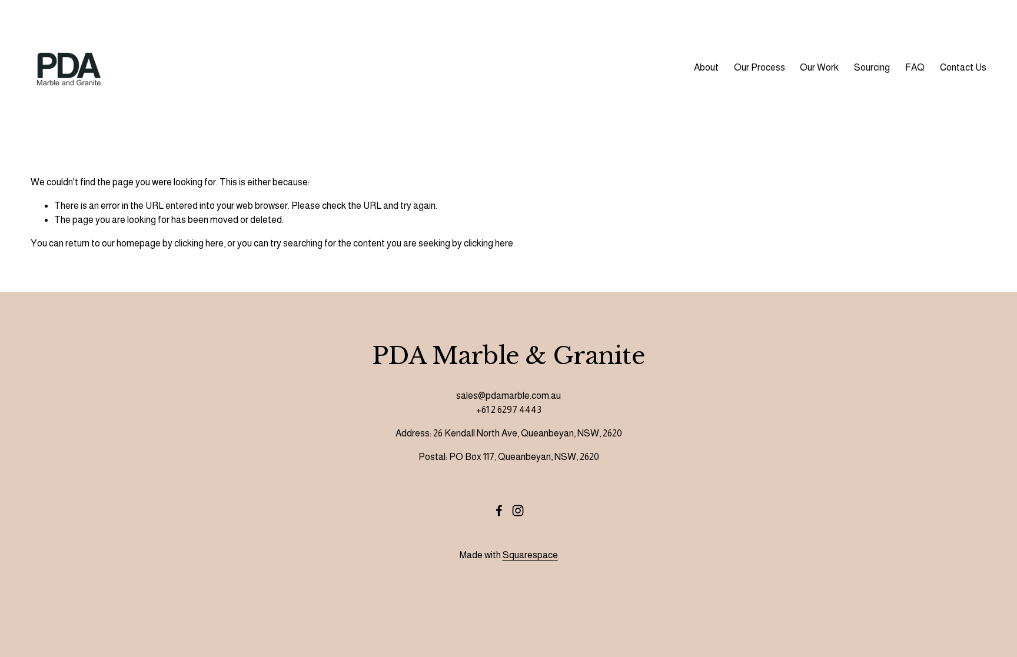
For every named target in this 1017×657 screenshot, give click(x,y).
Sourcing (872, 67)
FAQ (915, 67)
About (706, 67)
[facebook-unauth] (499, 510)
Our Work (819, 67)
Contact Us (963, 67)
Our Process (759, 67)
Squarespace (530, 555)
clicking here (199, 243)
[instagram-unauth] (518, 510)
